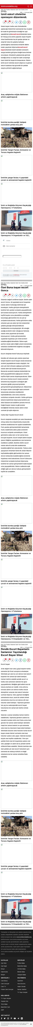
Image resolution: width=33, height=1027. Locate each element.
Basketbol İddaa (22, 966)
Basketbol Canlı (5, 1007)
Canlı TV (3, 986)
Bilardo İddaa (21, 972)
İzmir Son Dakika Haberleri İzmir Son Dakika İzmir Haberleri (14, 10)
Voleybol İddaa (21, 974)
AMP (2, 1010)
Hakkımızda (4, 972)
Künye (3, 969)
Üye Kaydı (4, 966)
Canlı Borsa (4, 980)
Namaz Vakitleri (21, 989)
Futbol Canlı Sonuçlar (7, 989)
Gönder (16, 270)
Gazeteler (20, 980)
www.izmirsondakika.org (24, 937)
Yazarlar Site (4, 1001)
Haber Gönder (21, 986)
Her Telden (4, 11)
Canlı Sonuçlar (5, 983)
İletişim (3, 974)
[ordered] (9, 268)
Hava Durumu (21, 983)
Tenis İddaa (4, 1004)
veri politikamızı (22, 1024)
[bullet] (11, 268)
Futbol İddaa (21, 963)
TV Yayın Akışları (22, 992)
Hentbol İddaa (21, 969)
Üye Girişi (3, 963)
